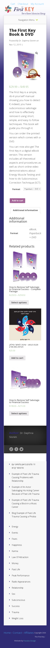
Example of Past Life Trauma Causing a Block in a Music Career (25, 503)
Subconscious (18, 600)
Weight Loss (17, 618)
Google (11, 449)
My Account (37, 3)
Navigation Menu (26, 20)
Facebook (16, 449)
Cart (13, 3)
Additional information (25, 210)
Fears (14, 538)
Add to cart (17, 200)
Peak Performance (20, 575)
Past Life (16, 569)
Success (16, 606)
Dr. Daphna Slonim (27, 40)
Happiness (17, 544)
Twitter (21, 449)
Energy (15, 526)
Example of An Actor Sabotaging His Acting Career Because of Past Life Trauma (25, 490)
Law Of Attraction (20, 557)
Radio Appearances (21, 581)
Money (15, 563)
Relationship (17, 587)
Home (7, 632)
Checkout (23, 3)
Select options (19, 302)
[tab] (25, 210)
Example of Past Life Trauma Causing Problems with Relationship (25, 477)
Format (16, 189)
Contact (17, 632)
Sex (13, 593)
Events (15, 532)
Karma (15, 551)
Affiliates (29, 632)
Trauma (15, 612)
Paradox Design (29, 640)
